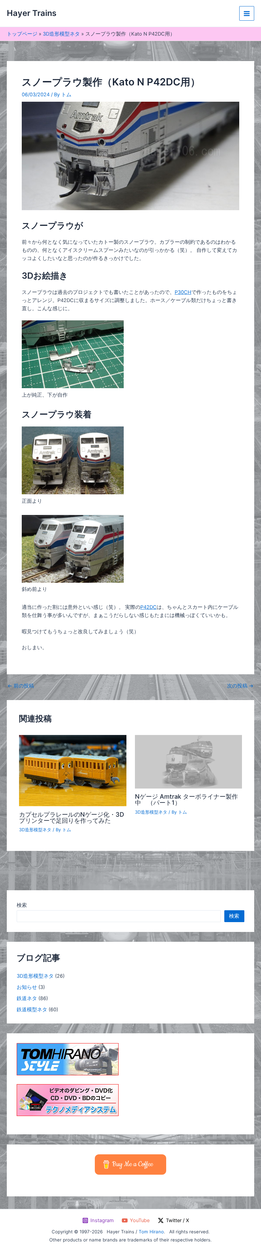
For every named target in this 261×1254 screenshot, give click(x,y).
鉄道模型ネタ (32, 1010)
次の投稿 (240, 686)
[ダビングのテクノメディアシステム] (68, 1100)
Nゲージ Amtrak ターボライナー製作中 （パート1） (186, 799)
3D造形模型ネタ (61, 34)
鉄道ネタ (27, 998)
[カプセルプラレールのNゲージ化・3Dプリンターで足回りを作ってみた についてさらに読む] (72, 770)
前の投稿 (20, 686)
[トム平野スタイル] (68, 1059)
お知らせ (27, 987)
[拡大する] (114, 329)
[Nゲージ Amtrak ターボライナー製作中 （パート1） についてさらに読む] (188, 761)
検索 (22, 905)
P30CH (183, 292)
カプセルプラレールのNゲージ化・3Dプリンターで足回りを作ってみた (71, 817)
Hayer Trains (31, 13)
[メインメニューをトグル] (246, 13)
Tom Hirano (151, 1231)
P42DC (148, 607)
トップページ (22, 34)
